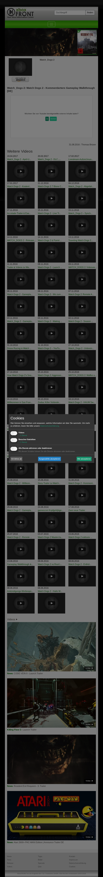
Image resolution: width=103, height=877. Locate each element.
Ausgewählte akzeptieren (49, 459)
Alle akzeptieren (84, 459)
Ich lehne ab (16, 459)
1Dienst (23, 435)
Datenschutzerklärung (49, 426)
